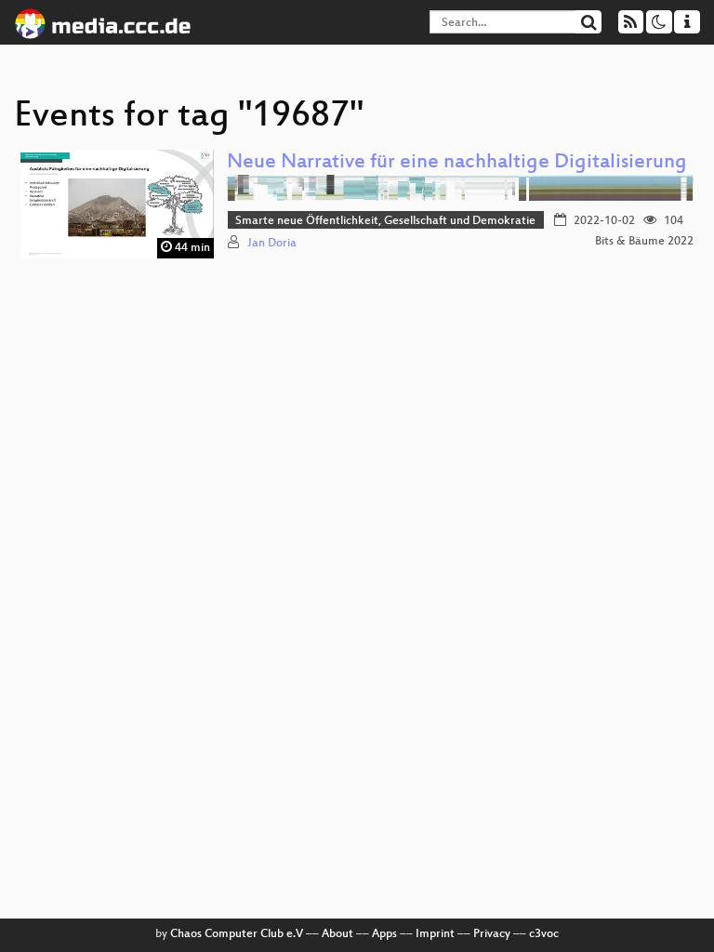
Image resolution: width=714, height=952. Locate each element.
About (337, 934)
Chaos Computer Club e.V (236, 934)
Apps (384, 934)
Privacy (491, 934)
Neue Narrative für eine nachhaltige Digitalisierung (457, 163)
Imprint (435, 934)
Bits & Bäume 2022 (644, 241)
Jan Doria (272, 243)
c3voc (544, 934)
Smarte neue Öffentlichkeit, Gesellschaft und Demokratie (385, 221)
